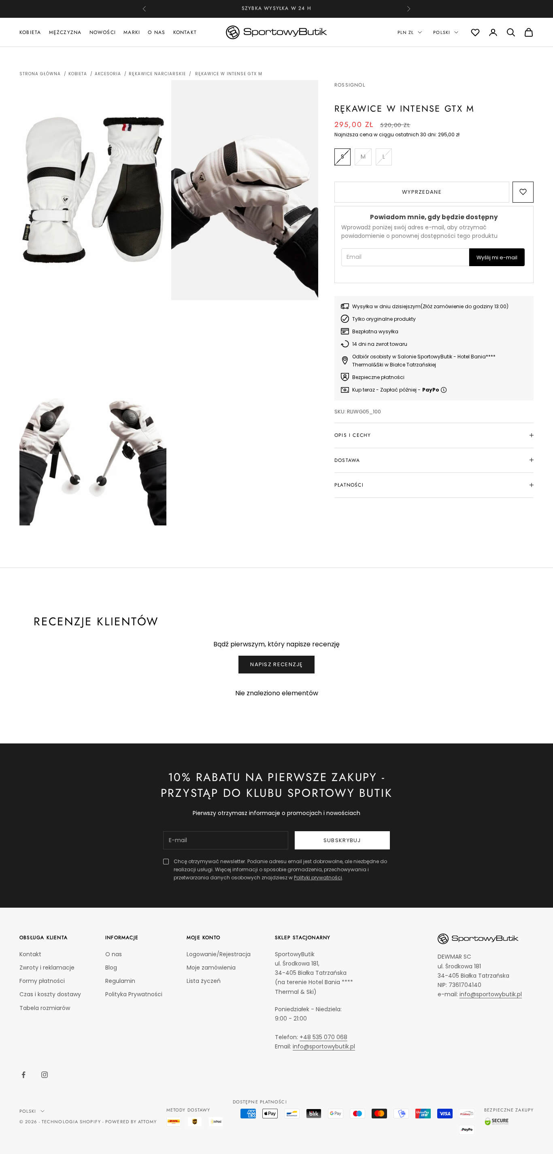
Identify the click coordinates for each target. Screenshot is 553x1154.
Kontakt (185, 32)
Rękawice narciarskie (157, 74)
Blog (111, 967)
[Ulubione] (475, 32)
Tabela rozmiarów (44, 1008)
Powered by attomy (131, 1121)
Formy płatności (42, 981)
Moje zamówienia (211, 967)
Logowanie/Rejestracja (219, 954)
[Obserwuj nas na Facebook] (23, 1075)
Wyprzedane (422, 191)
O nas (156, 32)
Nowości (102, 32)
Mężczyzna (65, 32)
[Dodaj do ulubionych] (523, 191)
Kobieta (30, 32)
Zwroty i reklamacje (46, 967)
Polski (441, 32)
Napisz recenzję (276, 664)
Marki (131, 32)
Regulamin (120, 981)
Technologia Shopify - (73, 1121)
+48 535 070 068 (291, 8)
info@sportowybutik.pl (324, 1046)
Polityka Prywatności (133, 994)
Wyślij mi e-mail (496, 257)
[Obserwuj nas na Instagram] (44, 1075)
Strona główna (40, 74)
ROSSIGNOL (349, 85)
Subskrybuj (342, 840)
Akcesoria (108, 74)
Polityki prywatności (318, 877)
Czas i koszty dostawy (50, 994)
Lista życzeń (204, 981)
